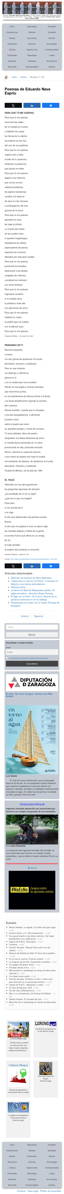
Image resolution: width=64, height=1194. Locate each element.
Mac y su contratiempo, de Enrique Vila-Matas (32, 995)
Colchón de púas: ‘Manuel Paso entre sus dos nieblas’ (29, 949)
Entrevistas (12, 55)
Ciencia (12, 49)
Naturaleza (32, 26)
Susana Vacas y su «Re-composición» (29, 933)
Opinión (51, 38)
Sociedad (52, 32)
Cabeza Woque (18, 1065)
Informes (32, 43)
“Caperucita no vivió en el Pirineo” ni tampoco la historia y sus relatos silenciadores (34, 582)
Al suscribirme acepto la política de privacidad (28, 658)
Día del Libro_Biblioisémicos (25, 990)
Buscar (32, 634)
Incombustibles (32, 66)
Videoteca (32, 61)
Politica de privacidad (50, 1190)
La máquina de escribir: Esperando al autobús (33, 961)
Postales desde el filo (22, 967)
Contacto (21, 1190)
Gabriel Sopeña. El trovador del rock (28, 999)
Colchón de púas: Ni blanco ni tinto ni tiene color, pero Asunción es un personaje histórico (31, 980)
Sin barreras (52, 61)
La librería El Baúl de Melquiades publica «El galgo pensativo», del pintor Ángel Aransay (33, 592)
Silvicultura (12, 43)
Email (8, 647)
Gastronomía (32, 49)
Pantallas (52, 26)
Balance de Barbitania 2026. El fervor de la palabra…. (33, 954)
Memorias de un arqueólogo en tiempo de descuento (33, 1003)
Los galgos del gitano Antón (24, 964)
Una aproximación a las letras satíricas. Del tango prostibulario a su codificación (31, 937)
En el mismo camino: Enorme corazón (29, 958)
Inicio (12, 26)
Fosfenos (16, 944)
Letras (51, 55)
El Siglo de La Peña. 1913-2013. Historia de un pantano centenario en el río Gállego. (34, 598)
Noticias (32, 32)
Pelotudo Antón (18, 587)
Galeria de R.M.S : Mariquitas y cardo (29, 984)
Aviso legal (33, 1190)
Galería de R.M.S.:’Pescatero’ (25, 941)
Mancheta (12, 66)
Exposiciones (12, 32)
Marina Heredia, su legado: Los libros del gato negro (33, 929)
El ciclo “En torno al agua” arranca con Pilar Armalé (29, 695)
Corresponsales (52, 49)
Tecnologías (52, 43)
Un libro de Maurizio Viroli (23, 987)
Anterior (25, 616)
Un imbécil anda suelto (22, 976)
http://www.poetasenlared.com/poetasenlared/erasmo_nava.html (34, 559)
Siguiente (38, 616)
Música (12, 38)
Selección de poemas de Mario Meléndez (31, 577)
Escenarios (32, 38)
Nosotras (12, 61)
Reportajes (32, 55)
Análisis (51, 66)
